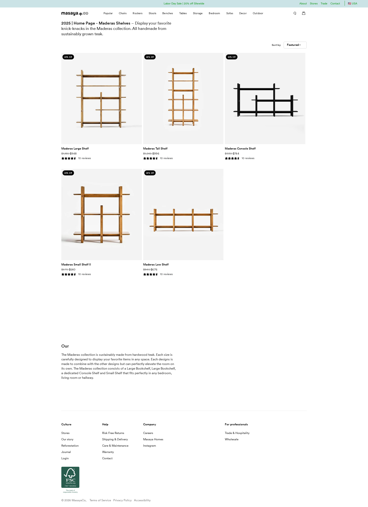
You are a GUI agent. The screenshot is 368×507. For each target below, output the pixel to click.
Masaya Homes (153, 439)
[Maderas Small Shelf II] (101, 214)
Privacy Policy (122, 500)
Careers (148, 433)
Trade (324, 3)
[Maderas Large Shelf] (101, 98)
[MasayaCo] (74, 12)
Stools (152, 13)
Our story (67, 439)
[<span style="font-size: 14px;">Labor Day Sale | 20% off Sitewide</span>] (184, 3)
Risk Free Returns (113, 433)
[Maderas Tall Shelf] (183, 98)
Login (65, 458)
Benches (167, 13)
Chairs (123, 13)
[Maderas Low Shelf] (183, 214)
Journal (66, 452)
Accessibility (142, 500)
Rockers (137, 13)
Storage (198, 13)
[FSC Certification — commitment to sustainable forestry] (70, 493)
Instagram (149, 445)
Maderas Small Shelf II (76, 264)
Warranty (108, 452)
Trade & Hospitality (237, 433)
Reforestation (70, 445)
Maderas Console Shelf (240, 148)
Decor (243, 13)
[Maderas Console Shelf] (265, 98)
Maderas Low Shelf (155, 264)
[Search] (293, 13)
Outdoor (258, 13)
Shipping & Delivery (115, 439)
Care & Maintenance (115, 445)
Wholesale (231, 439)
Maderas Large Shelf (75, 148)
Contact (335, 3)
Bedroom (214, 13)
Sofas (229, 13)
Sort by (276, 45)
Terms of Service (100, 500)
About (303, 3)
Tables (183, 13)
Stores (314, 3)
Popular (108, 13)
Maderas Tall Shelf (155, 148)
